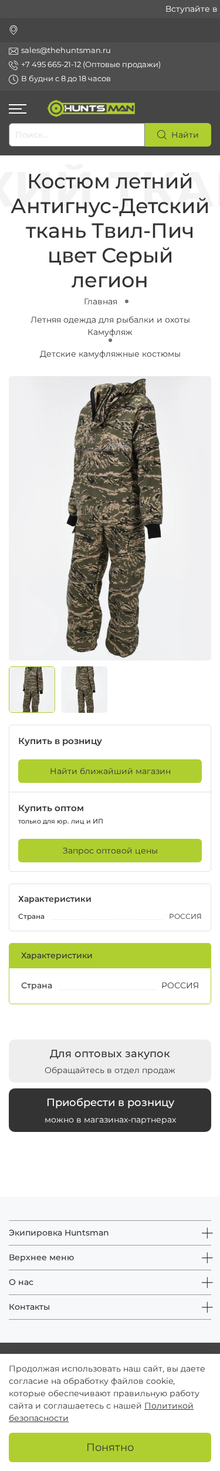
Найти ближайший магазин (110, 771)
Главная (100, 301)
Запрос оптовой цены (110, 850)
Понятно (110, 1447)
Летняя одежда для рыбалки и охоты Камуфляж (110, 325)
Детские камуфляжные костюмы (110, 353)
